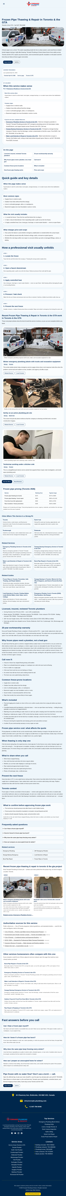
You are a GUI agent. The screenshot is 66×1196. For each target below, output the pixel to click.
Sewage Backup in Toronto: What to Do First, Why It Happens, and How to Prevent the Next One (48, 580)
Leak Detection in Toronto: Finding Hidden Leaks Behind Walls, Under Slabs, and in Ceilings (16, 595)
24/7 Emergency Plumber (41, 850)
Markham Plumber (17, 1172)
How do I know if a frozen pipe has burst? (16, 833)
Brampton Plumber (17, 1164)
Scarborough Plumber (17, 1152)
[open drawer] (3, 3)
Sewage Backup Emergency (10, 854)
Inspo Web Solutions (35, 1190)
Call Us (17, 62)
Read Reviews (18, 481)
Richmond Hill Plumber (17, 1174)
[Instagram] (18, 1133)
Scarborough (7, 530)
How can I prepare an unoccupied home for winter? (19, 842)
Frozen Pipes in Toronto (41, 859)
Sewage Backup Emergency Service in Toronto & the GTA (23, 129)
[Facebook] (12, 1133)
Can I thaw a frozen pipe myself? (14, 828)
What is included (39, 165)
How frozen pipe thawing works (13, 170)
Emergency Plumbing (9, 850)
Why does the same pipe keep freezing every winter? (20, 837)
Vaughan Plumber (17, 1169)
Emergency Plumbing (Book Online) (49, 1122)
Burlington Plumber (16, 1162)
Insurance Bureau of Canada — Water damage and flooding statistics (24, 943)
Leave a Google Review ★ (49, 1126)
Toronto (5, 520)
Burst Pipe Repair (8, 859)
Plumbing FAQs (49, 1124)
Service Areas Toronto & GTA (17, 1145)
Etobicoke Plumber (16, 1155)
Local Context (20, 373)
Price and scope (39, 170)
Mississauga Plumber (17, 1157)
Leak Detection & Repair (41, 854)
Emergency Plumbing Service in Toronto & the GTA (21, 122)
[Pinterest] (21, 1133)
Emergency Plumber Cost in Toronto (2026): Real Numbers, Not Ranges (47, 594)
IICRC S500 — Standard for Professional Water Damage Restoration (24, 940)
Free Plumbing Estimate (33, 1194)
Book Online (8, 62)
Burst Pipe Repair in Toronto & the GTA (46, 561)
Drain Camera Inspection (49, 1129)
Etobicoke (37, 530)
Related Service (9, 373)
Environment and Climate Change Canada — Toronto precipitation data (25, 934)
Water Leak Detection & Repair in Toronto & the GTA (22, 136)
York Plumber (17, 1159)
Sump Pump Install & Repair (49, 1136)
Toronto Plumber (17, 1147)
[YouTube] (15, 1133)
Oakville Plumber (17, 1167)
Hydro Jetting (49, 1131)
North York (37, 520)
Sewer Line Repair (49, 1134)
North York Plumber (16, 1150)
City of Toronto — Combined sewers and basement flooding (22, 937)
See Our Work (7, 481)
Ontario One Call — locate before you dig (16, 946)
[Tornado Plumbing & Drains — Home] (16, 1120)
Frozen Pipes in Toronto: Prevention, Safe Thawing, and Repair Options (15, 580)
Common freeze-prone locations (14, 165)
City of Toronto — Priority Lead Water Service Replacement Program (24, 931)
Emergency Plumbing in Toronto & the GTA (19, 88)
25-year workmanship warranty (43, 153)
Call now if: (37, 159)
